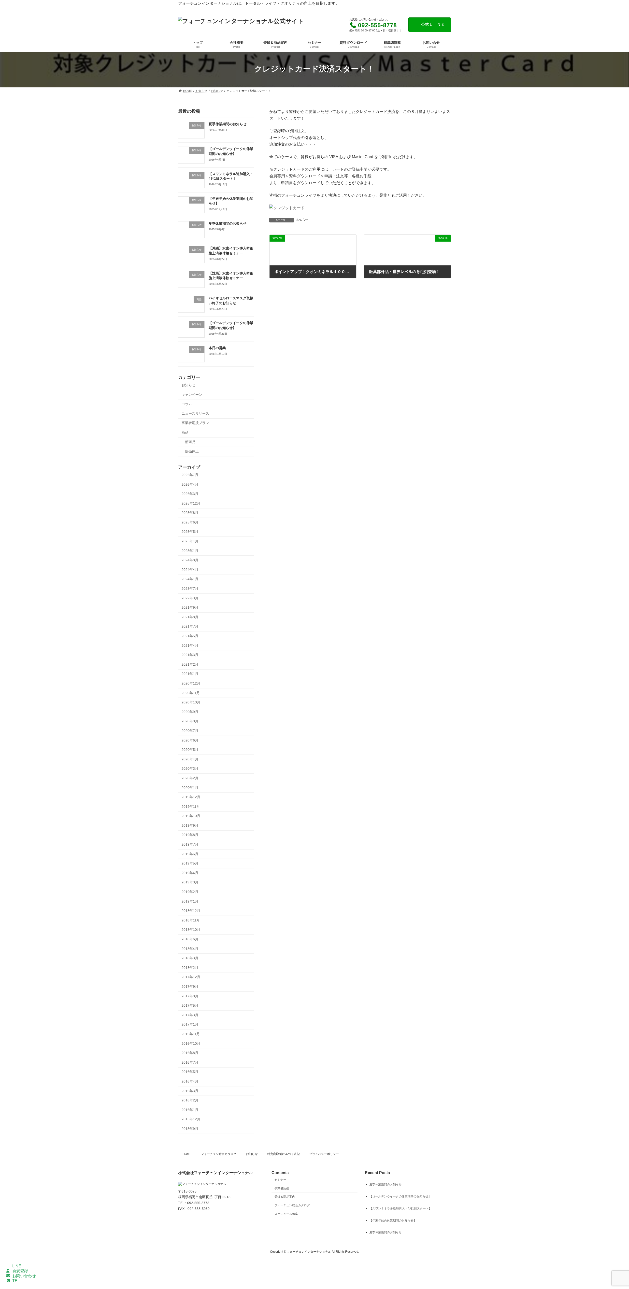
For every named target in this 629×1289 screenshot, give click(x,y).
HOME (187, 1154)
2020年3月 (190, 768)
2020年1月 (190, 788)
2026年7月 (190, 475)
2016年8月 (190, 1053)
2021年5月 (190, 636)
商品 (185, 432)
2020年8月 (190, 721)
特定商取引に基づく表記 (283, 1154)
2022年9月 (190, 598)
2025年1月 (190, 551)
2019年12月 (191, 797)
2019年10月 (191, 816)
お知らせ (302, 219)
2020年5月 (190, 750)
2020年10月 (191, 702)
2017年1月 (190, 1024)
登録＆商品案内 (284, 1196)
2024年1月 (190, 579)
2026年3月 (190, 494)
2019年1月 (190, 901)
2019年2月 (190, 892)
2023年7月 (190, 588)
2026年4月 (190, 484)
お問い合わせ (24, 1276)
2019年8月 (190, 835)
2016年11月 (191, 1034)
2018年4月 (190, 949)
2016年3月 (190, 1091)
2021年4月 (190, 645)
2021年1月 (190, 674)
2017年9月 (190, 986)
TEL (16, 1281)
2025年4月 (190, 541)
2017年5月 (190, 1005)
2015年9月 (190, 1129)
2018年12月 (191, 911)
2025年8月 (190, 513)
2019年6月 (190, 854)
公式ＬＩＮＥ (433, 24)
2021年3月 (190, 655)
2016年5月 (190, 1072)
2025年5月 (190, 532)
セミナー (280, 1179)
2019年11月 (191, 807)
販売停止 (192, 451)
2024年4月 (190, 570)
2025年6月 (190, 522)
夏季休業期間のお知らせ (227, 124)
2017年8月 (190, 996)
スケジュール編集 (286, 1214)
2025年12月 (191, 503)
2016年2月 (190, 1100)
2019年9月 (190, 825)
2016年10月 (191, 1043)
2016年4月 (190, 1081)
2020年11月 (191, 693)
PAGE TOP (611, 1245)
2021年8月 (190, 617)
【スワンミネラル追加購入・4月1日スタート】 (400, 1208)
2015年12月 (191, 1119)
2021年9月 (190, 607)
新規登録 (20, 1271)
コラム (187, 404)
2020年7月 (190, 731)
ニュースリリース (195, 413)
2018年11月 (191, 920)
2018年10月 (191, 930)
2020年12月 (191, 683)
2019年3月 (190, 882)
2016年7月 (190, 1062)
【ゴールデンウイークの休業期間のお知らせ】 (400, 1196)
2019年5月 (190, 863)
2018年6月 (190, 939)
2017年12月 (191, 977)
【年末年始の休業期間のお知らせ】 (392, 1220)
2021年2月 (190, 664)
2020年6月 (190, 740)
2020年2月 (190, 778)
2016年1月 (190, 1110)
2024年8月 (190, 560)
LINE (16, 1266)
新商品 (190, 442)
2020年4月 (190, 759)
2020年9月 (190, 712)
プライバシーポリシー (324, 1154)
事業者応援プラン (195, 423)
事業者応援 (281, 1188)
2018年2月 (190, 968)
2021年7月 (190, 626)
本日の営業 (217, 348)
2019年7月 (190, 844)
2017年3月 (190, 1015)
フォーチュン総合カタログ (218, 1154)
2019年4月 (190, 873)
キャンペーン (192, 395)
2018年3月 (190, 958)
